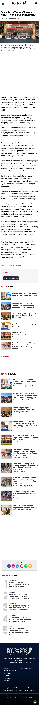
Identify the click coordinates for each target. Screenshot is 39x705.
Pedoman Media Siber (29, 688)
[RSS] (30, 566)
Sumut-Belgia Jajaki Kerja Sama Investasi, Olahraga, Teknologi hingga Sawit (24, 315)
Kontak (32, 691)
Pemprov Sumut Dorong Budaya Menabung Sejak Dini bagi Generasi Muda (19, 585)
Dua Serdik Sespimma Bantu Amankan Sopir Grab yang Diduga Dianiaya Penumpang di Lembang (24, 481)
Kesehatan (16, 400)
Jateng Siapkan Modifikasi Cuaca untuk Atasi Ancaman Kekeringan (24, 294)
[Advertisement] (19, 75)
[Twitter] (17, 566)
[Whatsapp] (26, 566)
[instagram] (13, 566)
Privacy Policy (8, 691)
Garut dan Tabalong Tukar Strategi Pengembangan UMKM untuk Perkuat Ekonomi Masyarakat (25, 467)
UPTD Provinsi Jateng (11, 278)
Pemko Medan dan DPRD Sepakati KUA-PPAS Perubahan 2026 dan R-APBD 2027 (20, 619)
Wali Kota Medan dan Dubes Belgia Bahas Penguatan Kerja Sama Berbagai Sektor (25, 508)
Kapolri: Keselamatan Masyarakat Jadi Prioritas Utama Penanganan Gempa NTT (19, 632)
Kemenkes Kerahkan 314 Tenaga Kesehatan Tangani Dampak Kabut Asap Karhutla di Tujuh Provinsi (24, 346)
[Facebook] (9, 566)
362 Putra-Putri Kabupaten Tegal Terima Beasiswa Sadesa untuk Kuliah (24, 335)
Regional (7, 681)
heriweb (30, 697)
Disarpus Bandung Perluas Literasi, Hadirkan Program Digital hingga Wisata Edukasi (24, 325)
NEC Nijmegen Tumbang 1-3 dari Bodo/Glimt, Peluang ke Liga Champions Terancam (19, 608)
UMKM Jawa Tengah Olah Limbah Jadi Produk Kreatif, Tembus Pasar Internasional (19, 596)
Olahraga (16, 498)
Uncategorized (26, 668)
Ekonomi (15, 414)
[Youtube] (21, 566)
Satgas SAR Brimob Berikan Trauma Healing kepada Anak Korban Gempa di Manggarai (23, 305)
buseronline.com (20, 697)
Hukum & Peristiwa (19, 386)
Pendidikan (16, 428)
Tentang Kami (7, 688)
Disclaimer (19, 691)
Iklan (26, 691)
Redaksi (16, 688)
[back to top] (35, 702)
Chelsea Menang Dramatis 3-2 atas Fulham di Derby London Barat (25, 494)
